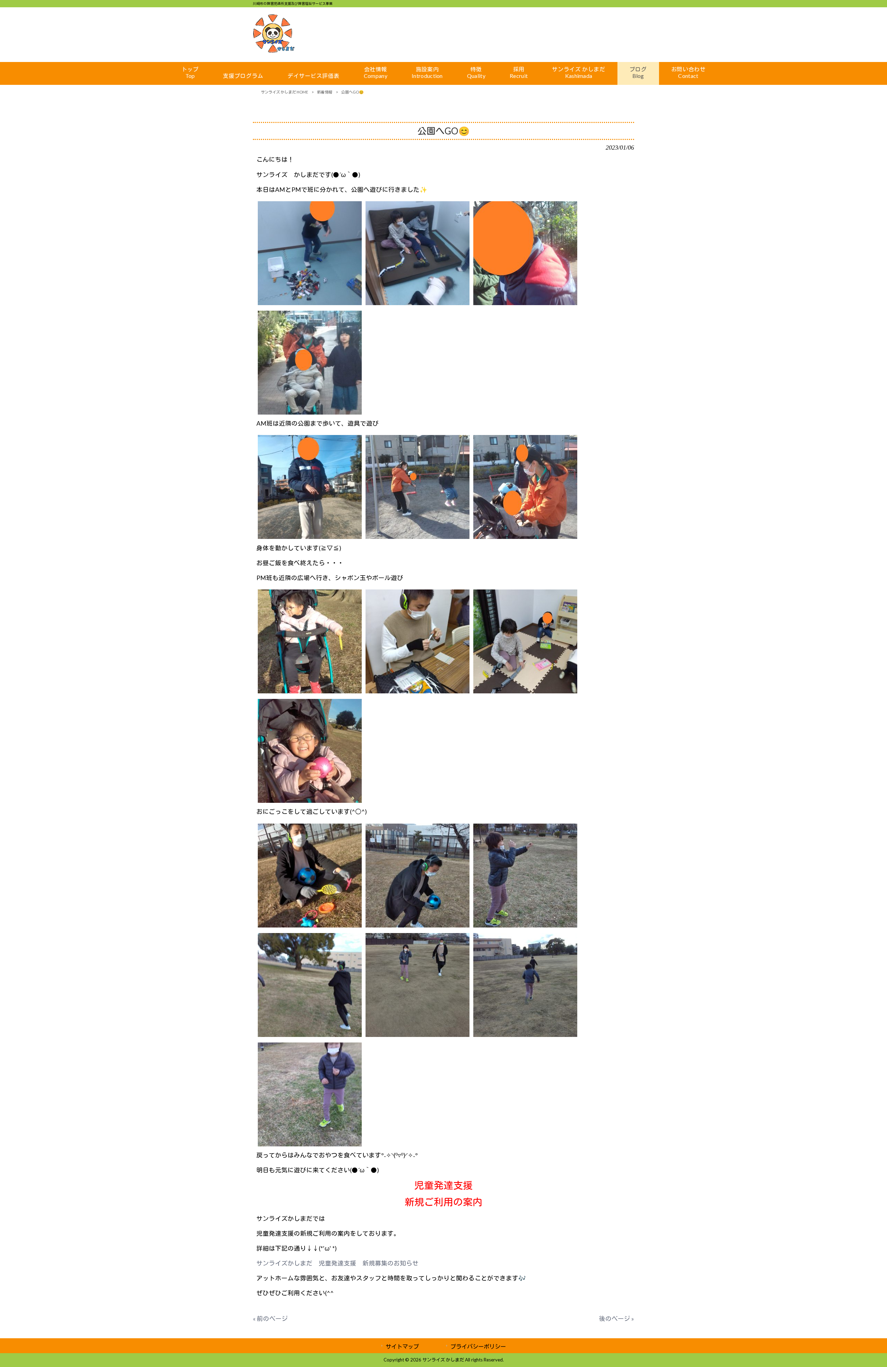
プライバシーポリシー (478, 1346)
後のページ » (616, 1318)
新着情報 (324, 92)
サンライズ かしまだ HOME (284, 92)
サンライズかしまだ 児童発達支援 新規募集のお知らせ (337, 1263)
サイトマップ (402, 1346)
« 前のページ (270, 1318)
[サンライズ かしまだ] (274, 50)
